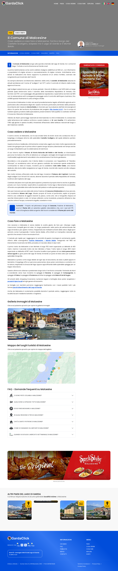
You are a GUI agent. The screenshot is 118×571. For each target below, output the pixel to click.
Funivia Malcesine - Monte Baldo (42, 240)
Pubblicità (63, 549)
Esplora (89, 552)
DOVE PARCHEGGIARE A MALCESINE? (27, 408)
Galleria (44, 53)
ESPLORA (90, 4)
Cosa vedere (25, 53)
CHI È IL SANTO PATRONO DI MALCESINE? (28, 421)
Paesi (88, 544)
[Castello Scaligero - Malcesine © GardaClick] (41, 324)
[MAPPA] (41, 368)
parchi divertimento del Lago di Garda (27, 287)
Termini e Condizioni (84, 564)
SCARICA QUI (13, 555)
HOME (56, 4)
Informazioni (13, 53)
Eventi (88, 554)
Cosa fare (35, 53)
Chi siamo (63, 544)
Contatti (63, 554)
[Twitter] (25, 545)
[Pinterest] (29, 545)
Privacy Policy (96, 564)
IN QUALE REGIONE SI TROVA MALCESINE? (28, 415)
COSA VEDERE (71, 4)
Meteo (62, 552)
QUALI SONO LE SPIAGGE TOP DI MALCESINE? (30, 402)
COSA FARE (81, 4)
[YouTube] (32, 545)
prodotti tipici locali (15, 281)
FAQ (57, 53)
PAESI (10, 33)
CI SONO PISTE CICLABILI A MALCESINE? (28, 395)
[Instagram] (21, 545)
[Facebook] (18, 545)
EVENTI (98, 4)
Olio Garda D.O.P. (56, 109)
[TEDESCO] (113, 4)
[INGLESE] (108, 4)
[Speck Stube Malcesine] (94, 82)
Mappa (51, 53)
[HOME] (12, 3)
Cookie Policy (82, 566)
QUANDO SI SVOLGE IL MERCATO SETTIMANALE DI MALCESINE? (36, 434)
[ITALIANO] (104, 4)
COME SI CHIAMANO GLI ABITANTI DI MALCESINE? (31, 428)
